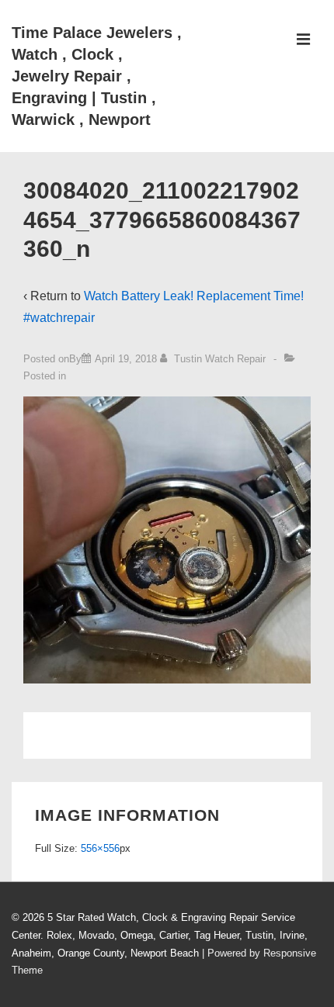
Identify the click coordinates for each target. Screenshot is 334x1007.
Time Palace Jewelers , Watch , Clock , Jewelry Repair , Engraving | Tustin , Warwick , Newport (97, 76)
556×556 (100, 848)
